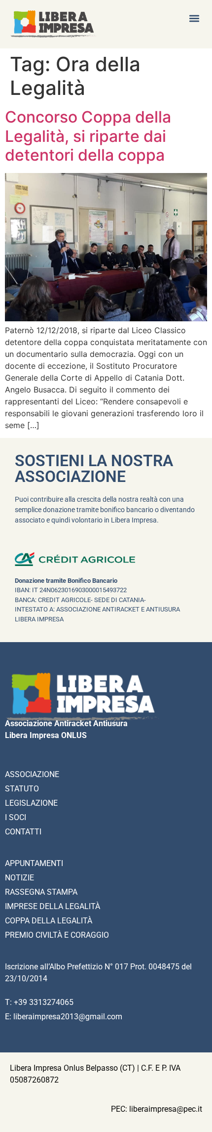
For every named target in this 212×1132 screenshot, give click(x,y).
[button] (194, 18)
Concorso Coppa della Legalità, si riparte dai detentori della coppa (88, 136)
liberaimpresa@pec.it (165, 1109)
